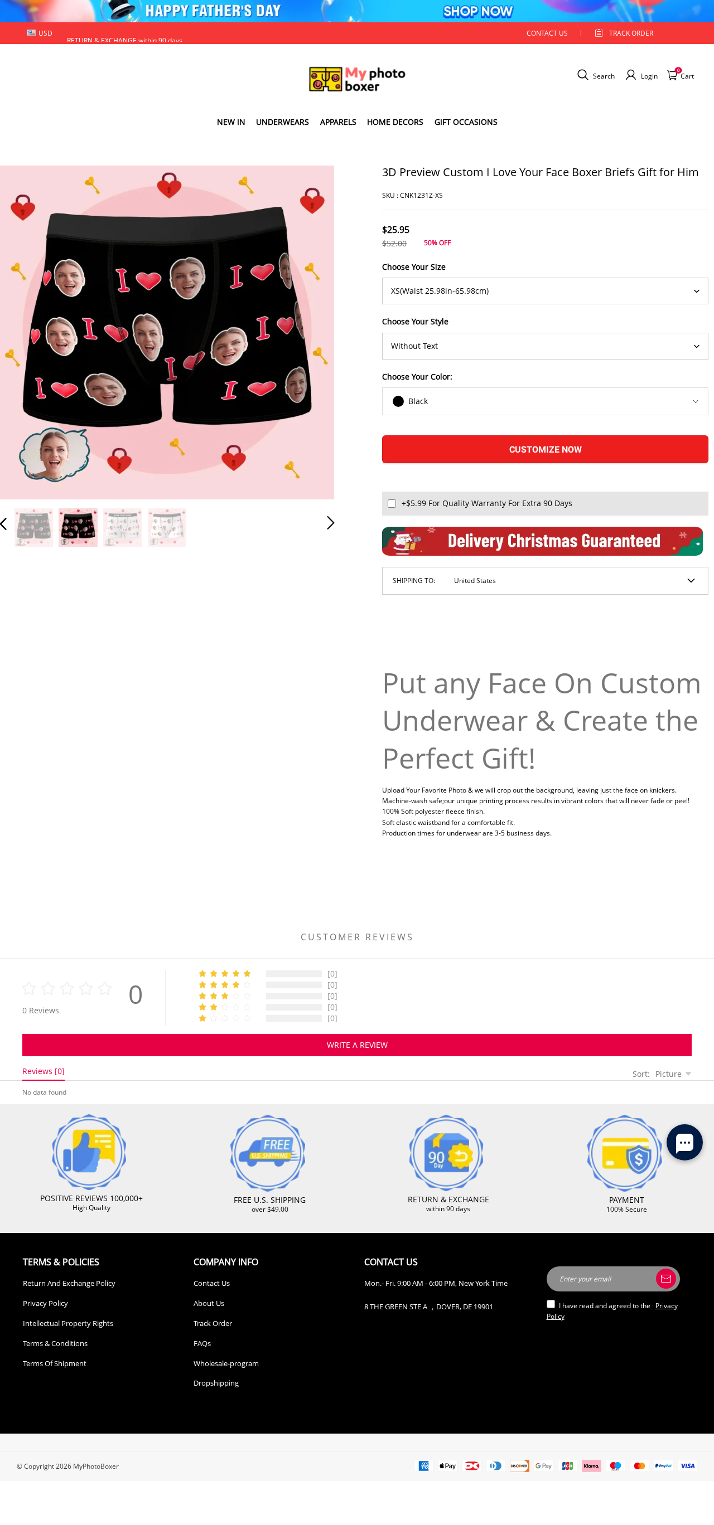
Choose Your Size (414, 266)
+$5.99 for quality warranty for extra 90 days (487, 503)
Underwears (282, 121)
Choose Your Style (415, 321)
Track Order (631, 33)
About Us (209, 1303)
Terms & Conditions (55, 1343)
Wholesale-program (226, 1363)
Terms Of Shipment (54, 1363)
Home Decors (395, 121)
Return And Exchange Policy (69, 1283)
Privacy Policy (45, 1303)
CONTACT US (547, 33)
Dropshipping (216, 1383)
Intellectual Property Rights (68, 1323)
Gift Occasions (466, 121)
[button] (25, 330)
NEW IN (231, 121)
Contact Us (212, 1283)
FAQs (202, 1343)
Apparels (338, 121)
